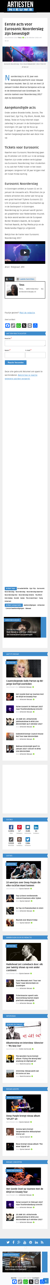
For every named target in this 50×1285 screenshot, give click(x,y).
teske (22, 598)
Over (11, 279)
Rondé (16, 598)
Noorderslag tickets (26, 595)
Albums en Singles (14, 1025)
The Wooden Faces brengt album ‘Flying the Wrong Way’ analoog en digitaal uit (28, 1058)
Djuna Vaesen (24, 889)
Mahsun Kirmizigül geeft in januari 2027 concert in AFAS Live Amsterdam (28, 748)
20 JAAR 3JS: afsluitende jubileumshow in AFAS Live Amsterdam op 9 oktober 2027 (29, 721)
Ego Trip (33, 588)
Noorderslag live (11, 595)
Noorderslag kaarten (35, 592)
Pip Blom (38, 595)
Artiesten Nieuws (25, 687)
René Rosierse (25, 1064)
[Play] (25, 252)
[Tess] (12, 295)
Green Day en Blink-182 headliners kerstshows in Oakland (20, 1268)
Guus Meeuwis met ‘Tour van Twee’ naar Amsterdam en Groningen (28, 983)
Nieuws (28, 608)
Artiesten (41, 605)
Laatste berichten (27, 279)
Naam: (7, 350)
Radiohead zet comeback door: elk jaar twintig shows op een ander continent (24, 967)
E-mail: (28, 350)
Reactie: (8, 338)
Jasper (7, 1264)
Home (13, 1278)
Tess (20, 38)
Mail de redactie (27, 313)
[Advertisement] (25, 486)
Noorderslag (20, 592)
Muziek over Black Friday (27, 920)
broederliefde (23, 588)
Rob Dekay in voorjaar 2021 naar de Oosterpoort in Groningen (22, 633)
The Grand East (32, 598)
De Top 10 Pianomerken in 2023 (29, 908)
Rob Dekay (9, 598)
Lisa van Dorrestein (14, 629)
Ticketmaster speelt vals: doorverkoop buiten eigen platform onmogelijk (27, 998)
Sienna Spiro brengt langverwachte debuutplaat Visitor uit (28, 1131)
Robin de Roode (25, 1049)
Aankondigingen (30, 605)
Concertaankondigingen (15, 608)
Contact (35, 1278)
